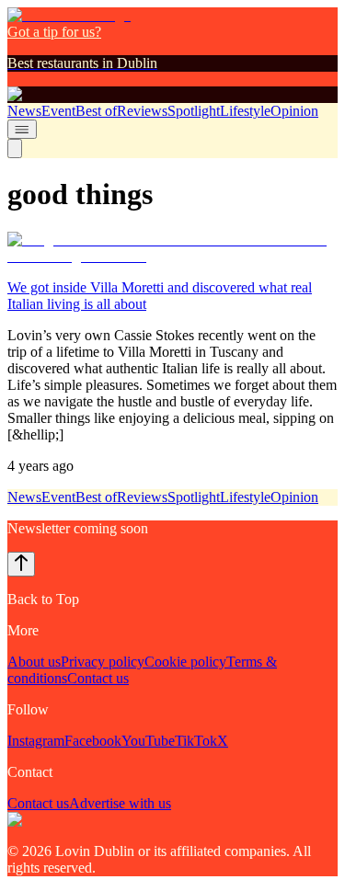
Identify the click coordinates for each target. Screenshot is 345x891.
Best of (96, 111)
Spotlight (193, 111)
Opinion (294, 111)
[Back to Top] (21, 564)
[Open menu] (22, 129)
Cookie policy (185, 661)
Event (58, 111)
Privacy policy (102, 661)
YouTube (148, 740)
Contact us (98, 678)
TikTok (196, 740)
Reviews (142, 111)
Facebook (92, 740)
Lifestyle (245, 111)
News (24, 111)
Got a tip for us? (54, 32)
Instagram (35, 740)
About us (34, 661)
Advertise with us (120, 803)
